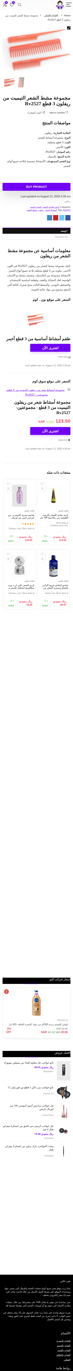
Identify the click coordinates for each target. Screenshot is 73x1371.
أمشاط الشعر (51, 210)
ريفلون (67, 201)
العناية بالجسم (63, 1345)
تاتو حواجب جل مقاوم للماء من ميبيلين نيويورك (28, 1062)
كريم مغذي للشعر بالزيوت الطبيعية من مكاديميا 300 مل (54, 516)
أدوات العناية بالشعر (50, 207)
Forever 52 (48, 1093)
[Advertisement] (45, 1214)
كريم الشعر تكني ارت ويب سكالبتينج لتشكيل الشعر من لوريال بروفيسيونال (20, 588)
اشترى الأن (50, 348)
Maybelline (48, 1071)
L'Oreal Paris (47, 1115)
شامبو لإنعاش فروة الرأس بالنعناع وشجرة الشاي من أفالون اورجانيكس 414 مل (55, 588)
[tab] (36, 231)
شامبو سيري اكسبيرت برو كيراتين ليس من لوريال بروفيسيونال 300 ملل (21, 518)
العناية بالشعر (51, 15)
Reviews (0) (61, 236)
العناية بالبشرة (63, 1341)
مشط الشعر (32, 210)
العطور (67, 1359)
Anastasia (48, 1138)
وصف (63, 231)
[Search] (19, 4)
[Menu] (69, 4)
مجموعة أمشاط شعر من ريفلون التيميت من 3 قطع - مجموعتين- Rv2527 (42, 407)
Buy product (36, 186)
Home (67, 15)
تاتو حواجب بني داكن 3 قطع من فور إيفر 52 (30, 1087)
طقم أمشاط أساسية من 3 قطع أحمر (38, 338)
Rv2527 (66, 210)
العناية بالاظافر (63, 1355)
